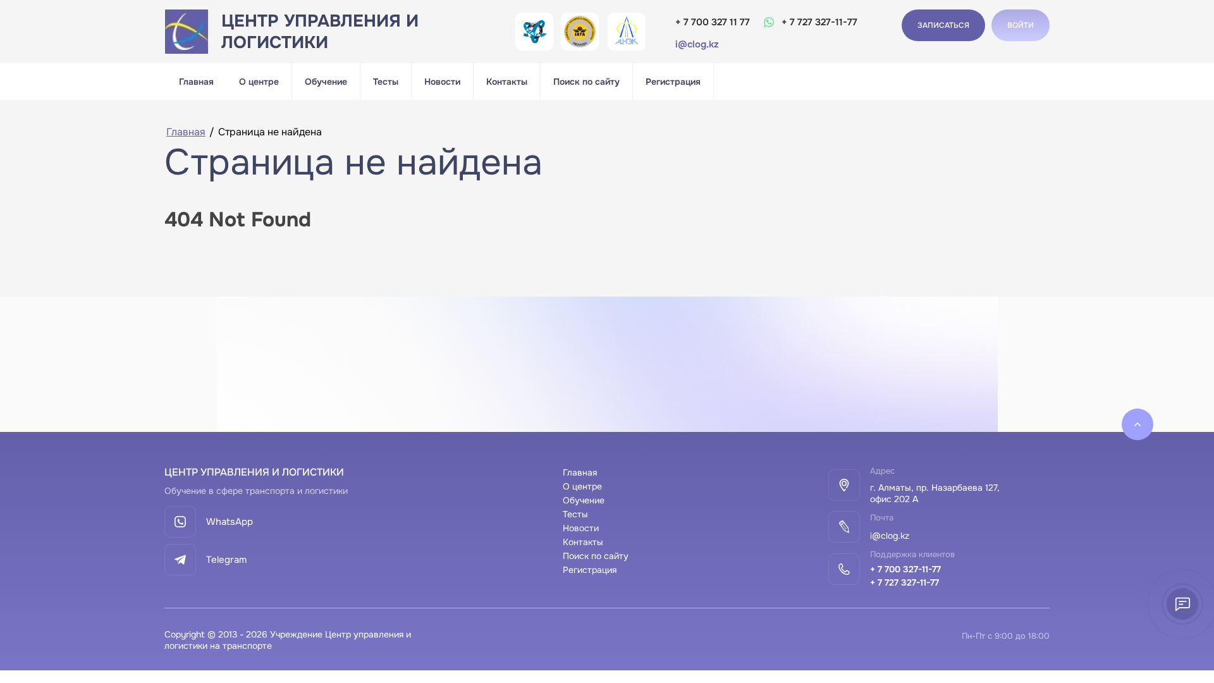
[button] (1020, 25)
